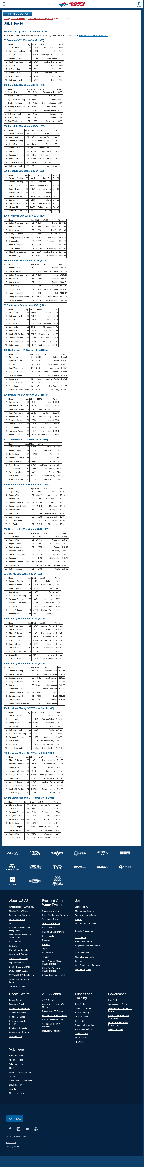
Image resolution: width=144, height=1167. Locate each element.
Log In (139, 6)
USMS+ (78, 919)
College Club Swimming (19, 954)
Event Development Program (55, 915)
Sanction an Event (50, 919)
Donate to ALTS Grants (19, 966)
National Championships (53, 931)
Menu (4, 5)
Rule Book (112, 1000)
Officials (12, 1076)
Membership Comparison (86, 923)
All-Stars (46, 956)
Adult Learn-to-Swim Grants (54, 1015)
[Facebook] (10, 1129)
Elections (13, 1068)
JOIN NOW (15, 1118)
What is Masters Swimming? (21, 906)
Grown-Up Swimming (18, 958)
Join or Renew (81, 906)
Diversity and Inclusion (19, 950)
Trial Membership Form (85, 915)
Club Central (80, 937)
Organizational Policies (118, 1004)
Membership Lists (83, 969)
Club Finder (80, 1004)
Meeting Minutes (115, 1029)
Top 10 (45, 948)
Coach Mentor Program (19, 1032)
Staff (11, 923)
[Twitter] (27, 1129)
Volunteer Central (16, 1055)
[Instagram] (18, 1129)
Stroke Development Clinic (53, 975)
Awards (12, 1089)
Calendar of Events (50, 910)
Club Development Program (87, 965)
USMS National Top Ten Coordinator (93, 35)
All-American (47, 952)
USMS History (15, 941)
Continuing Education (18, 1027)
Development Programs (19, 915)
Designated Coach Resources (17, 1022)
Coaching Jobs (15, 1036)
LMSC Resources (17, 1084)
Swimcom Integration (84, 1025)
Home (6, 18)
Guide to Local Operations (20, 1080)
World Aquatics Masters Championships (52, 962)
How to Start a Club (83, 941)
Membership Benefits (84, 911)
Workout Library (82, 1012)
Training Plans (81, 1016)
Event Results (48, 935)
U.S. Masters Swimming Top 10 (40, 18)
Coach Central (15, 1000)
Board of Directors (17, 919)
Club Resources (82, 952)
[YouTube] (36, 1129)
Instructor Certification (52, 1030)
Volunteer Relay (16, 1063)
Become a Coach (16, 1004)
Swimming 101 (81, 1033)
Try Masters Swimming (19, 986)
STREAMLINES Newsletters (21, 975)
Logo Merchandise (17, 962)
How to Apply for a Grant (53, 1019)
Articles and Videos (83, 1029)
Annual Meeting (16, 1059)
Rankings (46, 940)
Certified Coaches (17, 1016)
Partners (13, 945)
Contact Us (11, 1142)
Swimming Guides (83, 1008)
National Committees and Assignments (20, 929)
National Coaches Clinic (19, 1008)
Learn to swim (81, 1037)
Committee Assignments (20, 1072)
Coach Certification (17, 1012)
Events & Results (18, 18)
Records (46, 944)
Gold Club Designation (85, 956)
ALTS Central (48, 1000)
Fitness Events (48, 927)
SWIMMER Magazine (18, 970)
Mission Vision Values (18, 911)
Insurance (79, 961)
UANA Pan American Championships (51, 969)
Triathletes (79, 1041)
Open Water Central (51, 923)
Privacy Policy (13, 1146)
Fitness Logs (80, 1020)
